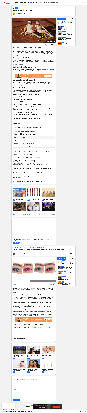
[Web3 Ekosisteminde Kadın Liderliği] (48, 208)
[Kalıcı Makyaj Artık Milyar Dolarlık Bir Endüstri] (33, 208)
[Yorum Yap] (43, 45)
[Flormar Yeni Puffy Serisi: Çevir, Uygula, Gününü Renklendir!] (19, 194)
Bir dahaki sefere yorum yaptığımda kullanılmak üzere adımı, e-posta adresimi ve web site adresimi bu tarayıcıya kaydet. (33, 240)
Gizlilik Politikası (5, 409)
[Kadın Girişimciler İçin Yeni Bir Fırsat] (19, 208)
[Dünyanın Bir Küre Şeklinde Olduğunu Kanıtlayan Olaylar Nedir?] (66, 28)
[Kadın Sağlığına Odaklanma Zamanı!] (33, 352)
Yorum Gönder (16, 242)
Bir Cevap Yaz (16, 219)
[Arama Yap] (85, 2)
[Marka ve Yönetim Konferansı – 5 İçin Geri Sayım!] (66, 43)
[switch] (82, 2)
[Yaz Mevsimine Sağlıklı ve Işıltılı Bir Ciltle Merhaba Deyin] (19, 366)
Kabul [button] (12, 409)
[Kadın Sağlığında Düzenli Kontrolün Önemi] (48, 352)
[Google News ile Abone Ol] (16, 45)
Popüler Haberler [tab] (62, 18)
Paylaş (85, 411)
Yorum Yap (79, 411)
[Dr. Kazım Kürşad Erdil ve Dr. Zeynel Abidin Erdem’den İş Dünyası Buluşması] (66, 33)
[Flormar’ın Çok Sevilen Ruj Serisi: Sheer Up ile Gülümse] (33, 366)
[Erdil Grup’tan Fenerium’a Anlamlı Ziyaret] (66, 38)
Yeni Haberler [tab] (71, 18)
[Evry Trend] (7, 2)
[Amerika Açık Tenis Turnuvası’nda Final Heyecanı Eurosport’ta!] (19, 352)
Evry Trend (18, 13)
